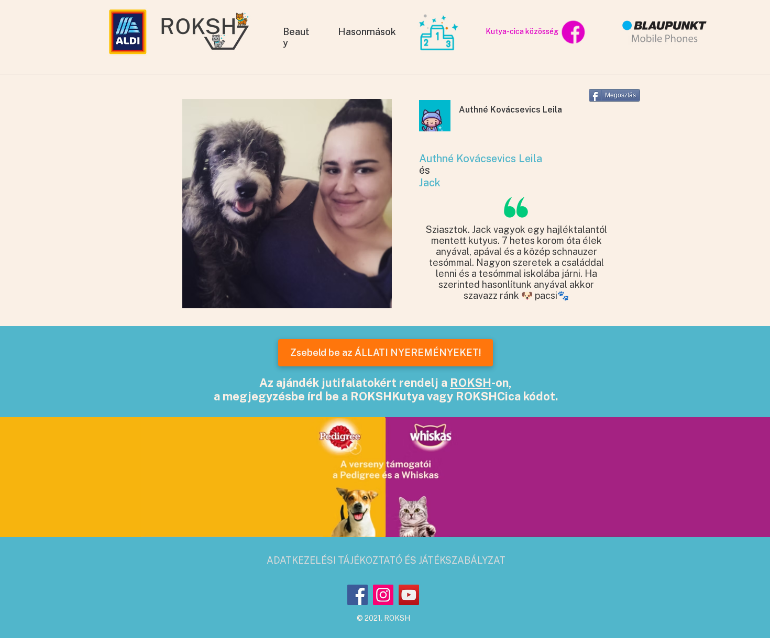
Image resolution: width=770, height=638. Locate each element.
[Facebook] (357, 595)
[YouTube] (409, 595)
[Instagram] (383, 595)
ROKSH (470, 382)
